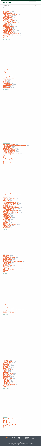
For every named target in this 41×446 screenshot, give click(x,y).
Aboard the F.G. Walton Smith (6, 422)
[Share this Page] (36, 5)
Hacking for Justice (5, 218)
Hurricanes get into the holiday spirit (7, 29)
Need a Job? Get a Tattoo (6, 222)
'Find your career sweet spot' (6, 18)
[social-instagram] (34, 441)
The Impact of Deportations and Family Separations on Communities (11, 207)
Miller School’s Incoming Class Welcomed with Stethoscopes (10, 208)
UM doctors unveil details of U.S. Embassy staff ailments (9, 22)
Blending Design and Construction (7, 310)
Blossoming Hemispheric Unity (6, 376)
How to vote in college (5, 155)
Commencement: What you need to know (8, 19)
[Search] (37, 1)
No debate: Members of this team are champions (8, 26)
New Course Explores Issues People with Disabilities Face (9, 202)
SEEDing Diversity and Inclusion (6, 365)
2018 (8, 5)
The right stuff (4, 81)
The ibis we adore (5, 86)
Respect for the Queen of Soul (6, 216)
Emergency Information (18, 443)
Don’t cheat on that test (5, 161)
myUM (25, 439)
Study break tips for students (6, 34)
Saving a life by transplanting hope (7, 147)
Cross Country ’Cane (5, 297)
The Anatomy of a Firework (6, 255)
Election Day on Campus (6, 200)
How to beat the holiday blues (6, 16)
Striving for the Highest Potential (7, 307)
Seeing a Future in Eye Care (6, 305)
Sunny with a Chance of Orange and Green (8, 206)
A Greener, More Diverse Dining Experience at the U (9, 198)
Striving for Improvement (6, 256)
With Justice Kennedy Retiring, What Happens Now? (9, 257)
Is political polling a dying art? (6, 195)
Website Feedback (31, 443)
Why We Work (4, 386)
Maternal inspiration (5, 12)
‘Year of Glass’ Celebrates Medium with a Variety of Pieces (9, 204)
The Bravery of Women (6, 368)
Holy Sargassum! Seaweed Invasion (7, 258)
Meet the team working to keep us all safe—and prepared (9, 149)
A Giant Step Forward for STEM (6, 308)
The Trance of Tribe (5, 375)
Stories (6, 5)
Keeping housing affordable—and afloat (7, 152)
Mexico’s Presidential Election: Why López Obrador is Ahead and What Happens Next (12, 261)
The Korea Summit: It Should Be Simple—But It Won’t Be (9, 269)
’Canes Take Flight (5, 214)
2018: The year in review (6, 37)
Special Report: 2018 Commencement (7, 300)
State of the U (4, 167)
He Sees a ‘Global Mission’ (6, 299)
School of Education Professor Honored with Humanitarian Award (10, 210)
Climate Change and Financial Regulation (8, 361)
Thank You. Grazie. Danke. (6, 260)
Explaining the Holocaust (6, 263)
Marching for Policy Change (6, 385)
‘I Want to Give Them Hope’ (6, 266)
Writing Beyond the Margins (6, 419)
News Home (4, 5)
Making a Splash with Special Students (7, 374)
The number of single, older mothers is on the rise (8, 69)
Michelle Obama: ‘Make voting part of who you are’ (9, 144)
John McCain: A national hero (6, 196)
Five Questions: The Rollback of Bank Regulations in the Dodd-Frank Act (11, 268)
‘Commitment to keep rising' (6, 165)
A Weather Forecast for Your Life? (7, 427)
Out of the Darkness (5, 421)
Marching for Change (5, 363)
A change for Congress (5, 74)
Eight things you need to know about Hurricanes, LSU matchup (10, 194)
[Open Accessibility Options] (0, 0)
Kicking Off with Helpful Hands (6, 227)
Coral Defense (4, 271)
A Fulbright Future (5, 371)
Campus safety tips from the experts (7, 146)
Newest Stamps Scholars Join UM (7, 209)
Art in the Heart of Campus (6, 429)
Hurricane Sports (19, 441)
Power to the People (5, 199)
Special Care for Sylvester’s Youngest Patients (8, 312)
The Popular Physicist (5, 377)
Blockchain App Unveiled (6, 372)
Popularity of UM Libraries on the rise (7, 31)
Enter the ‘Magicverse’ (5, 77)
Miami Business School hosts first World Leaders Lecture (9, 30)
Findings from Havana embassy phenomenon (8, 20)
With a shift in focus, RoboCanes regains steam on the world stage (10, 66)
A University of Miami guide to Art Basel (7, 28)
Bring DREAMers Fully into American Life (7, 425)
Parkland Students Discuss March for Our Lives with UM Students (10, 203)
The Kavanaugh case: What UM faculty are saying (8, 148)
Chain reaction (5, 157)
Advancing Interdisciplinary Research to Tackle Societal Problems (10, 418)
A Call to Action (5, 221)
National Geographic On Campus (7, 65)
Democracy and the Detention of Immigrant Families (9, 384)
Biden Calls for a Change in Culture (7, 369)
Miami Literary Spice (5, 366)
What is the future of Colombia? (6, 87)
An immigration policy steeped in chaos (7, 84)
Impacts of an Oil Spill (5, 423)
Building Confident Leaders (6, 270)
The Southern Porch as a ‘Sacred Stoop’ (7, 265)
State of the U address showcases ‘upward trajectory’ (9, 163)
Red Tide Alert (5, 223)
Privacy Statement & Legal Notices (23, 443)
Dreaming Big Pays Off (5, 304)
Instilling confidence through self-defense (8, 76)
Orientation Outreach (5, 205)
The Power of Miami (5, 420)
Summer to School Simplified (6, 219)
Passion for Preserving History (6, 367)
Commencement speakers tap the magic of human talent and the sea (11, 33)
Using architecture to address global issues (8, 15)
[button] (40, 444)
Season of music (5, 197)
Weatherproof (5, 383)
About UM (19, 438)
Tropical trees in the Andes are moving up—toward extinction (10, 68)
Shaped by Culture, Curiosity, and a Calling (8, 306)
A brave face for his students (6, 83)
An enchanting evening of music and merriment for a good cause (10, 35)
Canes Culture (19, 442)
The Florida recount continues (6, 67)
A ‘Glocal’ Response (5, 426)
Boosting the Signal (5, 379)
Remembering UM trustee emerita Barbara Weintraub (9, 151)
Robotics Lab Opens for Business (7, 225)
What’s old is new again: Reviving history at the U (8, 193)
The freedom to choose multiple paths (7, 17)
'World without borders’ (6, 73)
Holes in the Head (5, 267)
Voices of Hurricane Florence (6, 166)
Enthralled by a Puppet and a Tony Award (8, 373)
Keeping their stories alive (6, 160)
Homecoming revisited (6, 79)
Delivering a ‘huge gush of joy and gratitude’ (8, 156)
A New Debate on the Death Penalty (7, 211)
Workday (25, 441)
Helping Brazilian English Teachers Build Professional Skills (10, 424)
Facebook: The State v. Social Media (7, 362)
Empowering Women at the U (6, 381)
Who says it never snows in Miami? (7, 11)
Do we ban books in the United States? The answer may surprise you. (11, 154)
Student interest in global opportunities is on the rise (9, 150)
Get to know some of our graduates (7, 21)
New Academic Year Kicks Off (6, 213)
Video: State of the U (5, 164)
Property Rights (5, 80)
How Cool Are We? (5, 201)
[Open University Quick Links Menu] (40, 0)
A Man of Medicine (5, 370)
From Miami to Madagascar (6, 75)
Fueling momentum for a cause (6, 24)
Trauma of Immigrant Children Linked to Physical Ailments (9, 224)
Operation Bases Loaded (6, 360)
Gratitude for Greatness (6, 380)
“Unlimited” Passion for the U (6, 301)
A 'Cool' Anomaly (5, 264)
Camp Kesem (4, 220)
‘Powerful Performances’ (6, 364)
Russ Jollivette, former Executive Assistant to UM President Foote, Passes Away (12, 309)
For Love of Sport (5, 298)
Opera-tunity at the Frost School (6, 27)
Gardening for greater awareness (7, 72)
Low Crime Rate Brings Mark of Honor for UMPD (8, 382)
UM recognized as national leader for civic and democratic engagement (11, 159)
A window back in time (5, 70)
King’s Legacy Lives (5, 430)
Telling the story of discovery (6, 25)
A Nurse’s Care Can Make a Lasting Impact (8, 315)
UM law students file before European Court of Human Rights (10, 14)
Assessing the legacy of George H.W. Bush (8, 32)
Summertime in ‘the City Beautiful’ (7, 262)
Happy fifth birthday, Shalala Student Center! (8, 158)
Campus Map (33, 438)
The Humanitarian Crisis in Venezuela (7, 378)
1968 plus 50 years (5, 82)
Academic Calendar (26, 438)
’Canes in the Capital (5, 428)
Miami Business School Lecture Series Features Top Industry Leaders (11, 212)
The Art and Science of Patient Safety (7, 259)
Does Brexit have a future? (6, 23)
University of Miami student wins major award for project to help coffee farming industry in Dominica (14, 145)
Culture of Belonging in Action (6, 215)
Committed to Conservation (6, 303)
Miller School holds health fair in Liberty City (8, 13)
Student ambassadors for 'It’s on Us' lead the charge (9, 78)
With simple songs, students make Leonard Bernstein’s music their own (11, 153)
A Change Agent (5, 302)
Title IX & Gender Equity (27, 443)
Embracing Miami (5, 311)
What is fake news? (5, 36)
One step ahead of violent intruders (7, 162)
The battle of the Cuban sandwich (7, 85)
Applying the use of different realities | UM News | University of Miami (11, 71)
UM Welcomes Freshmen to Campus (7, 217)
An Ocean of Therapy (5, 226)
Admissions (19, 439)
